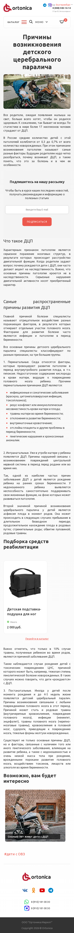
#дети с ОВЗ (14, 854)
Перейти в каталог (37, 638)
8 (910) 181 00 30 (40, 901)
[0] (62, 22)
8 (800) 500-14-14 (61, 8)
